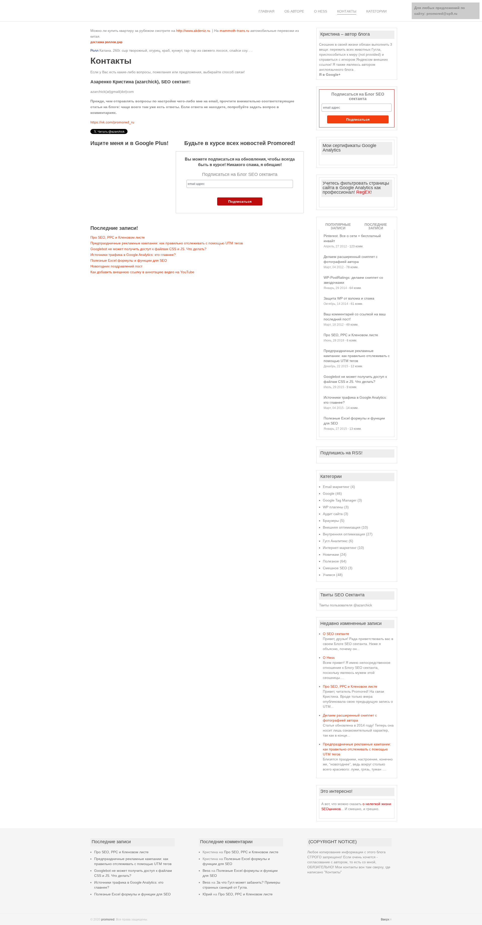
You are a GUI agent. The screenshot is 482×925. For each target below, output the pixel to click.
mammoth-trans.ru (234, 31)
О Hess (320, 11)
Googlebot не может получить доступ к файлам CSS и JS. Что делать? (148, 249)
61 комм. (357, 304)
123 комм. (356, 246)
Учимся (329, 575)
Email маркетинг (336, 487)
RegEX (363, 192)
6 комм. (352, 340)
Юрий (207, 894)
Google (328, 493)
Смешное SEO (335, 568)
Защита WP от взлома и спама (349, 298)
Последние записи (376, 226)
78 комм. (352, 267)
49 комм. (352, 324)
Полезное (331, 561)
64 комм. (355, 288)
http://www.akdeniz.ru (193, 31)
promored (107, 919)
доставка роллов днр (106, 42)
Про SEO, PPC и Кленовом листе (117, 237)
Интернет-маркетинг (339, 548)
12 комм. (357, 366)
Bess (206, 871)
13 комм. (355, 429)
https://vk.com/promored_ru (112, 122)
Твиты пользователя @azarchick (345, 605)
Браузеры (331, 521)
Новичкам (331, 554)
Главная (266, 11)
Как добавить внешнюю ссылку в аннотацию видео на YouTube (142, 272)
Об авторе (294, 11)
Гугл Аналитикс (335, 541)
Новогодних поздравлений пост (116, 266)
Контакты (346, 11)
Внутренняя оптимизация (344, 534)
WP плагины (333, 507)
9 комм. (352, 387)
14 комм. (352, 408)
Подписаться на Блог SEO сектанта (357, 96)
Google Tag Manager (339, 500)
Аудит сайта (333, 514)
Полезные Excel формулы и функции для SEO (128, 260)
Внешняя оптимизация (341, 527)
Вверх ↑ (386, 919)
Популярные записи (338, 226)
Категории (376, 11)
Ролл (94, 50)
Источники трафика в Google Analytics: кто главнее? (133, 255)
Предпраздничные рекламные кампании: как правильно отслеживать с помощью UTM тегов (166, 243)
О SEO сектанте (336, 634)
